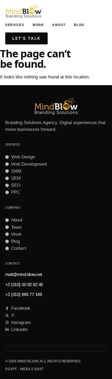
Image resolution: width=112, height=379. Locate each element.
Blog (79, 25)
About (59, 25)
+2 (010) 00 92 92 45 (24, 284)
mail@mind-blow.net (23, 274)
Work (38, 25)
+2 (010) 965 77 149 (23, 294)
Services (14, 25)
